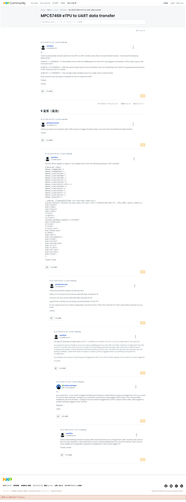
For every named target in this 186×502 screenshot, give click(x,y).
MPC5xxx (63, 10)
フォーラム (34, 3)
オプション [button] (139, 30)
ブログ (63, 3)
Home (43, 10)
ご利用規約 (14, 491)
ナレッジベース (45, 3)
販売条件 (20, 491)
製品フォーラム (52, 10)
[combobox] (102, 22)
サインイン (180, 3)
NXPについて (7, 485)
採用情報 (16, 485)
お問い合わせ (59, 485)
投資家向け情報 (26, 485)
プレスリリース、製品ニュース (43, 485)
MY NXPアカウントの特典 (73, 485)
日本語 (166, 3)
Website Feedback (56, 491)
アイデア (55, 3)
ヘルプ (172, 3)
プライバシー (6, 491)
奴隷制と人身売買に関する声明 (32, 491)
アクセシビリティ (45, 491)
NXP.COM (70, 3)
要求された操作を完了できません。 (14, 497)
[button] (133, 47)
